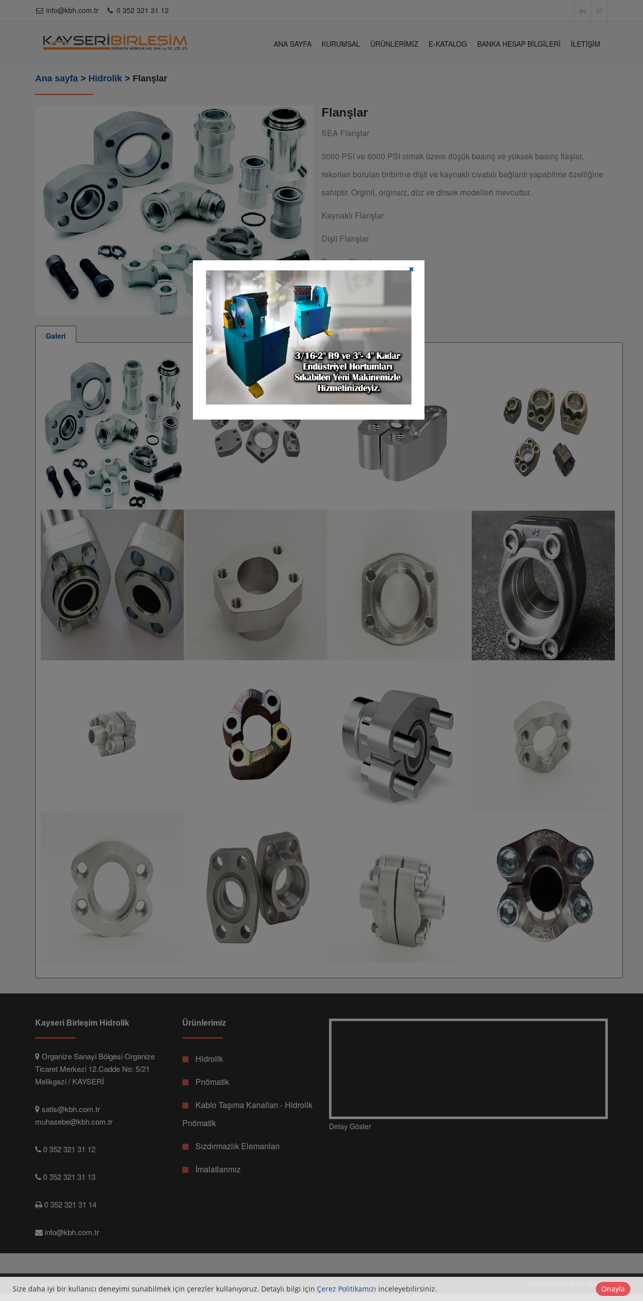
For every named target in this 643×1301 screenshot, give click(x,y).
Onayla (613, 1288)
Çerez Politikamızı (346, 1288)
